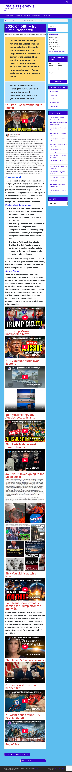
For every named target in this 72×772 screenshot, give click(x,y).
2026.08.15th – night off (58, 177)
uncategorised (21, 20)
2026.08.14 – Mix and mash (59, 181)
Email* (51, 73)
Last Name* (60, 64)
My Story (27, 15)
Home (6, 20)
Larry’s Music (46, 15)
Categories (19, 15)
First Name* (51, 64)
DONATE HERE (53, 34)
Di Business (61, 768)
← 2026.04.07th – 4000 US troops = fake (17, 754)
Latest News (9, 15)
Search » (52, 29)
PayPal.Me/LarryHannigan (57, 51)
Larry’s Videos (36, 15)
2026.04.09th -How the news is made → (33, 761)
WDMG (36, 768)
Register (58, 81)
